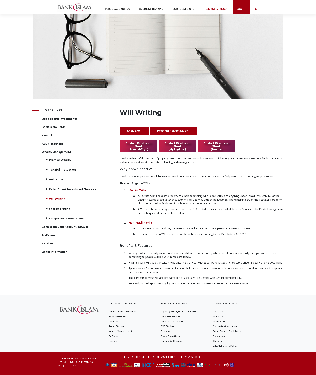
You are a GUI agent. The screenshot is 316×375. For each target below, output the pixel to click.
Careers (217, 341)
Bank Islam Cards (53, 127)
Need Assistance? (216, 8)
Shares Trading (59, 208)
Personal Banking (117, 8)
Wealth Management (56, 152)
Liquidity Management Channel (178, 311)
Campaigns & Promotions (66, 218)
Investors (218, 316)
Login (240, 8)
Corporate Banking (171, 316)
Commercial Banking (172, 321)
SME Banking (168, 326)
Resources (219, 336)
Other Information (54, 251)
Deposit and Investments (59, 118)
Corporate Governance (225, 326)
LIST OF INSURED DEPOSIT (165, 356)
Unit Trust (56, 179)
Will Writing (57, 199)
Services (48, 243)
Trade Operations (170, 336)
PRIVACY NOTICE (193, 356)
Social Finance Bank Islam (227, 331)
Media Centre (220, 321)
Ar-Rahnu (48, 235)
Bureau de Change (171, 341)
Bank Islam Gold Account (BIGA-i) (65, 226)
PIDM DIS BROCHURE (135, 356)
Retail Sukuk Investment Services (72, 189)
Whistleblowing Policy (225, 345)
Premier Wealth (60, 160)
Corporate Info (183, 8)
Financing (48, 135)
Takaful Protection (62, 169)
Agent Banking (52, 143)
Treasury (165, 331)
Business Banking (151, 8)
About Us (218, 311)
